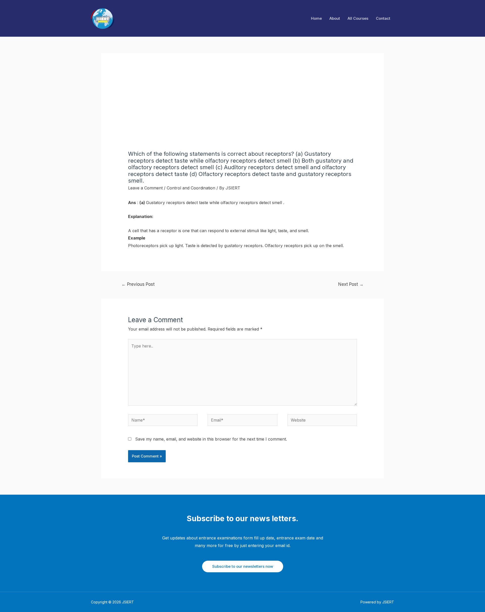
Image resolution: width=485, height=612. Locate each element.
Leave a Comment (145, 187)
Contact (383, 18)
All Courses (358, 18)
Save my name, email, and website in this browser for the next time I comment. (211, 439)
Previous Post (138, 284)
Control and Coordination (191, 187)
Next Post (350, 284)
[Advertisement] (242, 112)
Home (316, 18)
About (334, 18)
